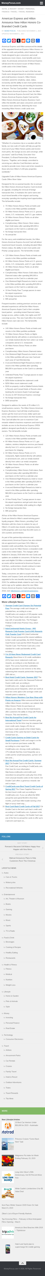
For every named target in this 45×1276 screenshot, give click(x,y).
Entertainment (9, 894)
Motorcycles (10, 882)
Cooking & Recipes (13, 947)
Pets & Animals (12, 1001)
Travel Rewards (26, 12)
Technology (8, 1035)
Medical (9, 974)
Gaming (9, 909)
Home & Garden (12, 996)
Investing (9, 1017)
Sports (8, 926)
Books (8, 904)
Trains (8, 1088)
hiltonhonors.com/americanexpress (24, 591)
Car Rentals (10, 1061)
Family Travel (11, 1072)
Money (21, 9)
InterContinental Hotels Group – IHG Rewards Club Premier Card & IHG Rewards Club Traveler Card (23, 631)
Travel (14, 12)
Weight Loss (10, 985)
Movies (9, 915)
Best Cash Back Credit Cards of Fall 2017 (22, 806)
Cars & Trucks (11, 877)
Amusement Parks (13, 1055)
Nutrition (9, 980)
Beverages (10, 942)
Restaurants (10, 958)
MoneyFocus (10, 31)
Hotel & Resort (9, 9)
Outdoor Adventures (13, 1082)
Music (8, 920)
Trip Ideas (9, 1098)
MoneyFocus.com (11, 3)
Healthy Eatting (12, 953)
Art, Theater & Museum (15, 899)
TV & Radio (10, 931)
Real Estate (10, 1028)
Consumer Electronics (14, 1039)
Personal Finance (12, 1023)
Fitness (9, 969)
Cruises (9, 1066)
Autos (6, 873)
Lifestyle (7, 992)
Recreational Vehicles (14, 888)
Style (8, 1007)
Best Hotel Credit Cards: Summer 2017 (21, 677)
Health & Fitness (10, 965)
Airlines (9, 1050)
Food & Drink (9, 938)
